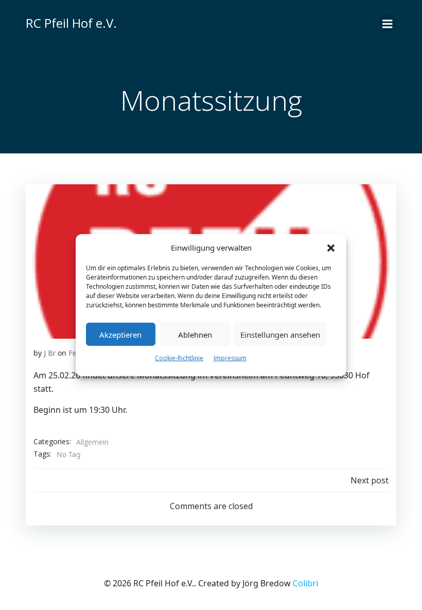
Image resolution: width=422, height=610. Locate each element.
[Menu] (387, 23)
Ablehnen (195, 334)
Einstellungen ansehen (280, 334)
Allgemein (92, 442)
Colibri (305, 583)
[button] (331, 247)
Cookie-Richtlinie (179, 358)
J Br (50, 353)
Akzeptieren (120, 334)
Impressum (230, 358)
